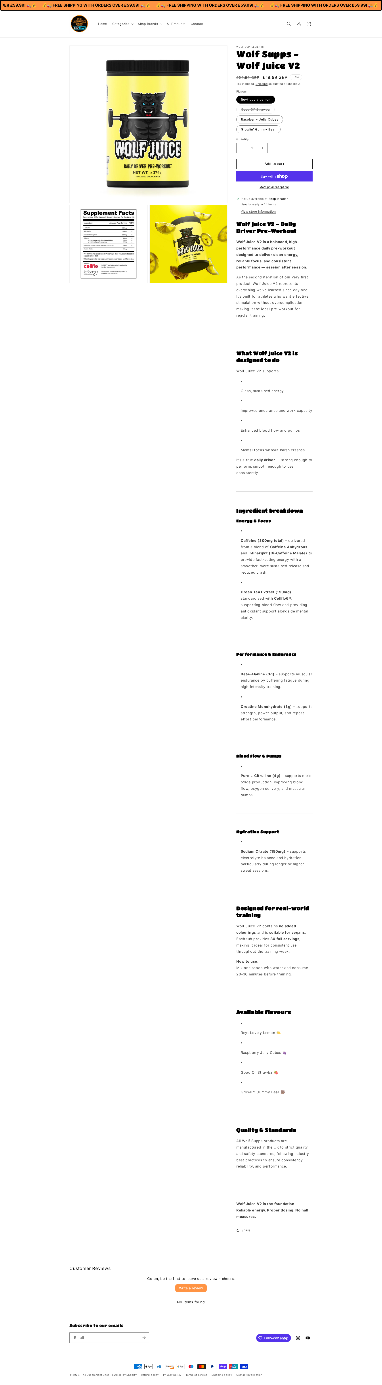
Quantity (242, 139)
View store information (258, 211)
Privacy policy (172, 1374)
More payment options (274, 187)
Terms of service (196, 1374)
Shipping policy (222, 1374)
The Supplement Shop (95, 1374)
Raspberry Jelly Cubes (259, 119)
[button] (122, 23)
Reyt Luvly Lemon (255, 99)
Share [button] (245, 1230)
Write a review (191, 1288)
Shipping (262, 83)
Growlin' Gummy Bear (258, 129)
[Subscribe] (144, 1337)
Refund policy (150, 1374)
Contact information (249, 1374)
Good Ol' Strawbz (258, 110)
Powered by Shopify (124, 1374)
